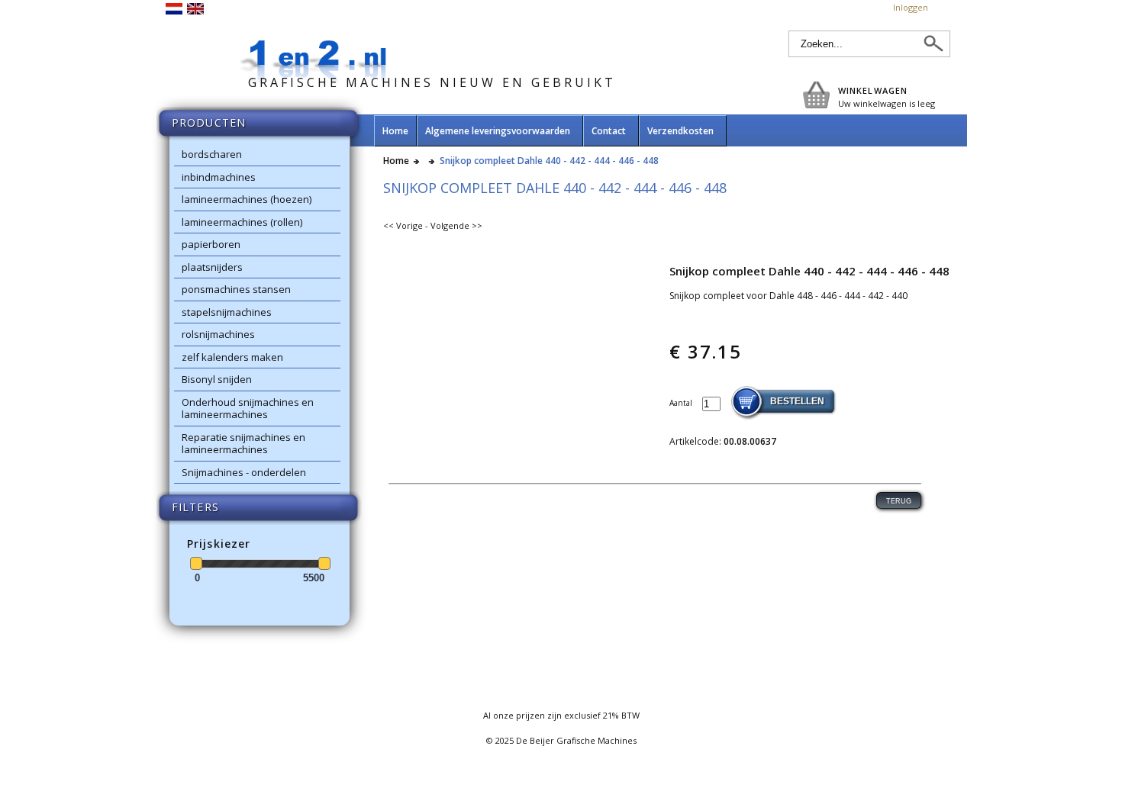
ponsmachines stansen (236, 289)
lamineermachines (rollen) (242, 222)
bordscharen (212, 154)
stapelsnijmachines (227, 312)
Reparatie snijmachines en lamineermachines (243, 443)
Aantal (682, 402)
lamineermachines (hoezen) (246, 199)
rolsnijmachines (218, 334)
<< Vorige (403, 225)
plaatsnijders (212, 267)
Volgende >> (456, 225)
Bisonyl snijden (217, 379)
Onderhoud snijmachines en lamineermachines (248, 408)
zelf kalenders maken (232, 357)
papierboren (211, 244)
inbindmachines (219, 177)
